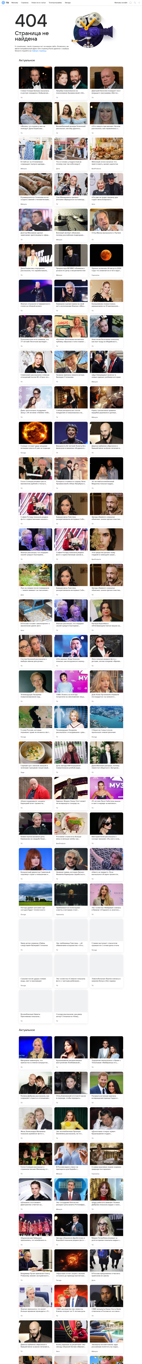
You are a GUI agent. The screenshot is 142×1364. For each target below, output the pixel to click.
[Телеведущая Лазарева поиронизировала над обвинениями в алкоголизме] (35, 687)
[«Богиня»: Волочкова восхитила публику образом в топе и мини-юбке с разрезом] (71, 332)
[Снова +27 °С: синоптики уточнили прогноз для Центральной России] (106, 1077)
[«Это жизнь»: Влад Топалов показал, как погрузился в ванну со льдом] (71, 651)
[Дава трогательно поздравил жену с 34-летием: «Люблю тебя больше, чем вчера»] (35, 403)
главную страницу (39, 51)
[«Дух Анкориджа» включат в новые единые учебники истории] (106, 367)
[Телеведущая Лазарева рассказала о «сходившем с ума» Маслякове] (71, 722)
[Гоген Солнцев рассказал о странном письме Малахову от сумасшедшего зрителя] (35, 1266)
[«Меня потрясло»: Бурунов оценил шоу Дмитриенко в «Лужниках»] (71, 1077)
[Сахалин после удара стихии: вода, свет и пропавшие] (35, 971)
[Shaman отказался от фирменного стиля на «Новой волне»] (35, 296)
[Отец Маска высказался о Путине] (106, 225)
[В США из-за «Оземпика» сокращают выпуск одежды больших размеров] (35, 154)
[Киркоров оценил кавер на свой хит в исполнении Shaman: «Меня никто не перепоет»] (71, 296)
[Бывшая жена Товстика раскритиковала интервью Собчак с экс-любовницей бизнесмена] (71, 509)
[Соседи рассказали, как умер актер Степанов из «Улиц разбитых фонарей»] (71, 1006)
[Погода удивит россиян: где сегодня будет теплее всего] (35, 900)
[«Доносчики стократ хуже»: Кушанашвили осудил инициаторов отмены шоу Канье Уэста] (106, 1230)
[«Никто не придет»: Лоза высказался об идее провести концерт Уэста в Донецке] (106, 864)
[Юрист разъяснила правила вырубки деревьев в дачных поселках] (106, 403)
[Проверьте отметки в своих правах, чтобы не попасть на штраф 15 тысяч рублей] (106, 1006)
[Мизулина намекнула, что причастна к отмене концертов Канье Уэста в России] (35, 1159)
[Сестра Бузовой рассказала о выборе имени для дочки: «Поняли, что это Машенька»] (35, 651)
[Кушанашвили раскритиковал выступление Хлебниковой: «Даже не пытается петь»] (71, 1159)
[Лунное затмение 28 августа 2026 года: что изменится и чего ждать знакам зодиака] (106, 260)
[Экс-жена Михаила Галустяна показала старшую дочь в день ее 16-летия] (35, 1077)
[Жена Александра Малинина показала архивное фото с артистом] (35, 1230)
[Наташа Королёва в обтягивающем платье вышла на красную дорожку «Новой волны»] (106, 616)
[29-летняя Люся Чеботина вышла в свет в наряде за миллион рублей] (106, 793)
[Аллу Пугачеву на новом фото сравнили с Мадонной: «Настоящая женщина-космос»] (35, 1042)
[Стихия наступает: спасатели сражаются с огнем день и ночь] (106, 935)
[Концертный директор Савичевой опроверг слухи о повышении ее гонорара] (35, 864)
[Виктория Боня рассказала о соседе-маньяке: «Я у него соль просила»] (106, 829)
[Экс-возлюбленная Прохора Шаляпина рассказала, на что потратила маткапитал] (71, 1230)
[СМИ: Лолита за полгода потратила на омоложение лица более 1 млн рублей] (71, 687)
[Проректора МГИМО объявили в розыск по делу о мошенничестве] (71, 260)
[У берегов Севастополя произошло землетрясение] (106, 722)
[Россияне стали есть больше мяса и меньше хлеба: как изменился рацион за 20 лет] (71, 829)
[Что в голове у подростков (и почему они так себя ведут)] (71, 154)
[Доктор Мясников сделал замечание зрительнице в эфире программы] (35, 225)
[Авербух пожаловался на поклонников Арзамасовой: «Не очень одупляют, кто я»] (71, 83)
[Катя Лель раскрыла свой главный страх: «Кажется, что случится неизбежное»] (35, 1113)
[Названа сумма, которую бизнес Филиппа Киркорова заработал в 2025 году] (71, 864)
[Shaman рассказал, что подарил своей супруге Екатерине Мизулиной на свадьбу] (35, 545)
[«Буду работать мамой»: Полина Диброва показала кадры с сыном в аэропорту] (106, 1301)
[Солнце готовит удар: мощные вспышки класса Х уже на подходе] (35, 438)
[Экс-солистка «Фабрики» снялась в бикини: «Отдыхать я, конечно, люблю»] (106, 900)
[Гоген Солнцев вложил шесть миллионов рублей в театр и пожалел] (35, 474)
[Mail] (3, 2)
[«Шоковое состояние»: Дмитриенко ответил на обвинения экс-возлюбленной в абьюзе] (35, 1301)
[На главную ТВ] (7, 2)
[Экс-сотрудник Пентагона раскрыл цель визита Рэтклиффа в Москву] (71, 1301)
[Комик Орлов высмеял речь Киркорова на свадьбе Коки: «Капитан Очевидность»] (35, 829)
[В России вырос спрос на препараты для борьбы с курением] (71, 1266)
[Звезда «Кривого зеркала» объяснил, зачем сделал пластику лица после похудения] (106, 509)
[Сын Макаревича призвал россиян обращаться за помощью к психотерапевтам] (71, 189)
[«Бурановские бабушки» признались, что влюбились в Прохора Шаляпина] (35, 1337)
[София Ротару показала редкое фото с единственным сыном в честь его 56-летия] (35, 509)
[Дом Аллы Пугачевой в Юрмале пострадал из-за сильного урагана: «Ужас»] (106, 687)
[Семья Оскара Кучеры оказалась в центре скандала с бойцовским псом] (35, 83)
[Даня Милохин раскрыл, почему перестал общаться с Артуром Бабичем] (106, 758)
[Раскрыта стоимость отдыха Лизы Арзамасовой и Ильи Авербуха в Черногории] (71, 474)
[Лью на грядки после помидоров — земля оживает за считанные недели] (35, 580)
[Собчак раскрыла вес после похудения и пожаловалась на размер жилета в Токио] (71, 403)
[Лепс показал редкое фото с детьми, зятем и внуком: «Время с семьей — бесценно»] (106, 651)
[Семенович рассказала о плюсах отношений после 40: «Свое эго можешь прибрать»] (35, 367)
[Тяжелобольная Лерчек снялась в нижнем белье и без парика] (106, 971)
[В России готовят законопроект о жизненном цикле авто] (35, 616)
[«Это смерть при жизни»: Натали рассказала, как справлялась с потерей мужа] (106, 118)
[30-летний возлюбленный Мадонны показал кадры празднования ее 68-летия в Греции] (106, 474)
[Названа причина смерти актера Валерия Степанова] (71, 367)
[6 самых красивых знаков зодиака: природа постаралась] (106, 1266)
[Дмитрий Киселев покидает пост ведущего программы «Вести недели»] (106, 83)
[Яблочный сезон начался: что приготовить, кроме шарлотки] (106, 154)
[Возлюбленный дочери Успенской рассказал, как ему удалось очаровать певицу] (71, 118)
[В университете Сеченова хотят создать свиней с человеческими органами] (35, 189)
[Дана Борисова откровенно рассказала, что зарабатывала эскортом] (35, 260)
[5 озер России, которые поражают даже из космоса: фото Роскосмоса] (35, 722)
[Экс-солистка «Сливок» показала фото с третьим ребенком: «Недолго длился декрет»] (71, 971)
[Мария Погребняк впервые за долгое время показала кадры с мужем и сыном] (106, 1337)
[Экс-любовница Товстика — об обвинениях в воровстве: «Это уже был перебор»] (71, 935)
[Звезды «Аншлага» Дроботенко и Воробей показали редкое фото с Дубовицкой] (71, 1337)
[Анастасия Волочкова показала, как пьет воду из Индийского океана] (106, 332)
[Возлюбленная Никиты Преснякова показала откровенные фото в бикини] (35, 1006)
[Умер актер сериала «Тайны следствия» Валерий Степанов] (35, 935)
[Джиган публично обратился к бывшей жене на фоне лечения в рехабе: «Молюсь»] (106, 438)
